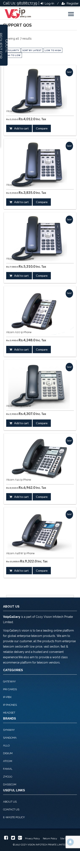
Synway (9, 729)
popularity (11, 50)
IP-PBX (7, 697)
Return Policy (50, 838)
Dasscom (9, 784)
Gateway (9, 681)
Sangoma (10, 737)
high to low (12, 55)
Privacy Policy (32, 838)
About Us (10, 801)
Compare (42, 128)
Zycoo (7, 776)
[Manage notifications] (70, 842)
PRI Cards (10, 689)
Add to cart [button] (21, 128)
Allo (6, 745)
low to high (53, 50)
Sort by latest (31, 50)
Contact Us (11, 809)
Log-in (49, 3)
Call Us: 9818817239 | (21, 3)
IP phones (10, 704)
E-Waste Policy (14, 817)
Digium (8, 753)
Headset (9, 712)
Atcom (7, 761)
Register (72, 3)
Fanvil (7, 768)
